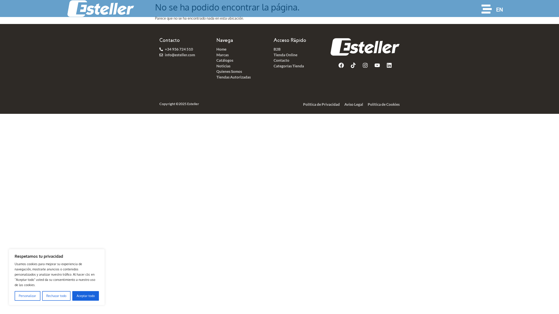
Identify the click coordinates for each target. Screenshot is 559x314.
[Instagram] (365, 65)
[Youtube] (377, 65)
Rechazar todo (56, 296)
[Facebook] (341, 65)
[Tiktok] (353, 65)
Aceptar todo (86, 296)
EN (499, 10)
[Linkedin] (389, 65)
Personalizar (27, 296)
